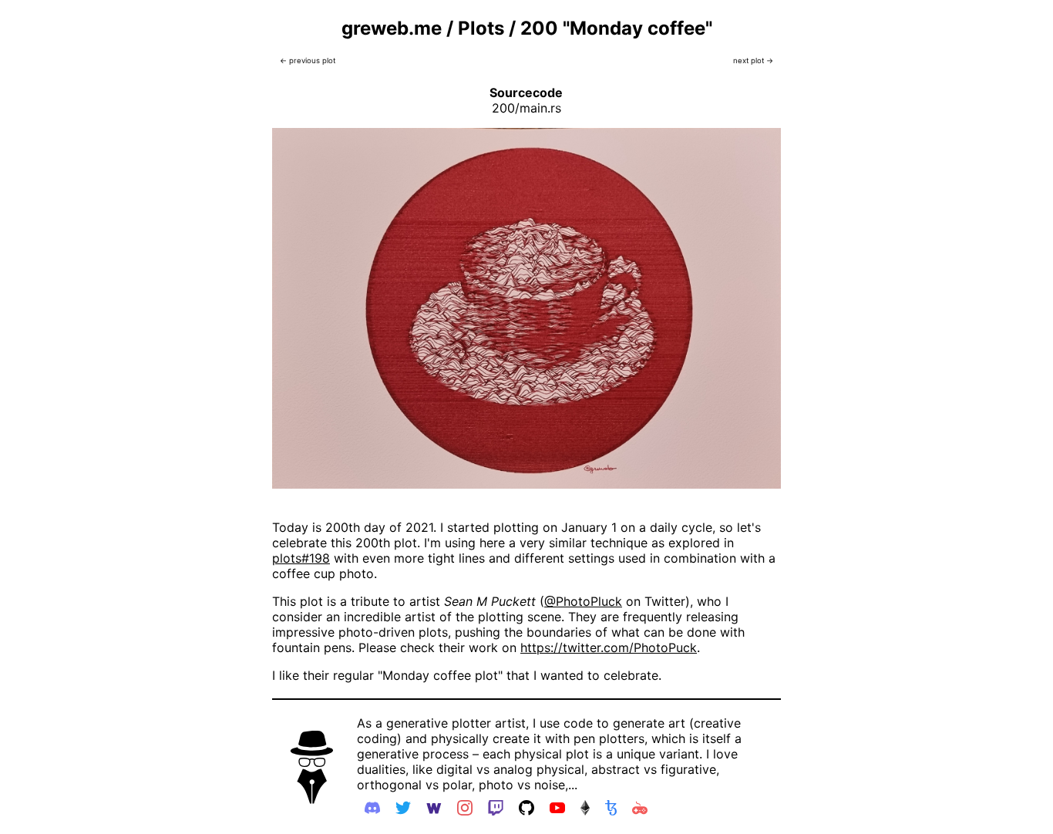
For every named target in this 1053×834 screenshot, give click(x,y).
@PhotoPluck (583, 601)
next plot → (753, 60)
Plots (481, 28)
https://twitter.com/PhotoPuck (608, 647)
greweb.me (391, 28)
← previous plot (307, 60)
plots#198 (301, 558)
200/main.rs (526, 108)
